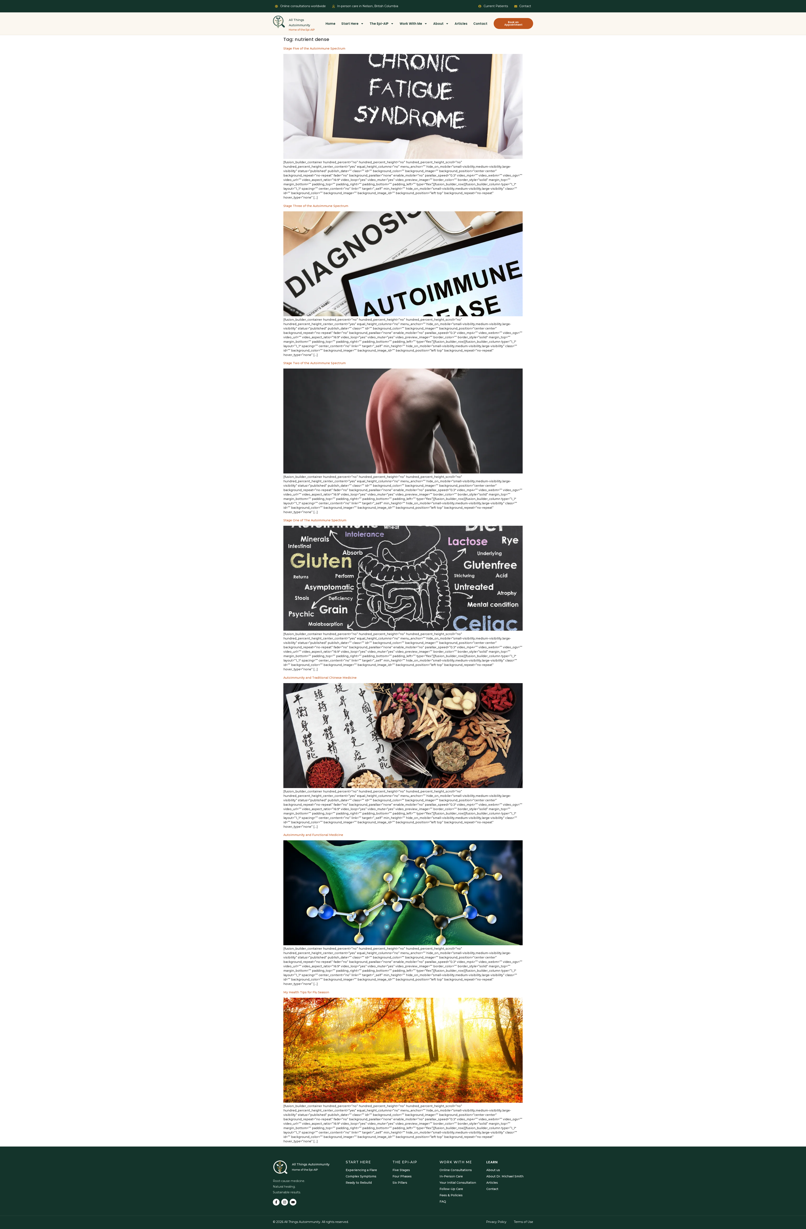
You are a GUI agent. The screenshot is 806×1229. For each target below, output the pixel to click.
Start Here (350, 23)
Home (330, 23)
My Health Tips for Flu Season (306, 992)
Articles (461, 23)
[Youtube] (293, 1202)
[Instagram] (284, 1202)
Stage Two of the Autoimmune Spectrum (314, 363)
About (438, 23)
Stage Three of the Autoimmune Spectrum (315, 206)
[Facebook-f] (276, 1202)
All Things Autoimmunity (311, 1164)
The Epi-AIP (379, 23)
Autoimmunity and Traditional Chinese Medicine (320, 678)
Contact (480, 23)
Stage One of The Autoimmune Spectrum (314, 520)
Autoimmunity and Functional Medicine (313, 835)
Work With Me (411, 23)
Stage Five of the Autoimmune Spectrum (314, 48)
